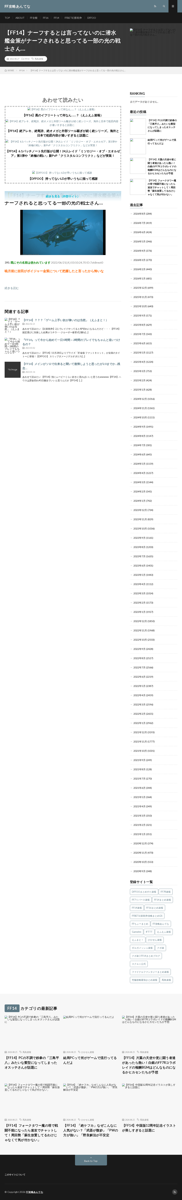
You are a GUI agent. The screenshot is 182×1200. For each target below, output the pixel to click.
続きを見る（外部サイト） (63, 196)
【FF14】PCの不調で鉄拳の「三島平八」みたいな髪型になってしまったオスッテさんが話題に (32, 1062)
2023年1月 (139, 611)
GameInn (136, 931)
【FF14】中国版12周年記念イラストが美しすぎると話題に (149, 1127)
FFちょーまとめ (140, 923)
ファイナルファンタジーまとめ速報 (150, 971)
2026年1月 (139, 278)
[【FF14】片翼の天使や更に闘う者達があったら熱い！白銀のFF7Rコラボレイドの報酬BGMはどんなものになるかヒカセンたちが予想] (138, 166)
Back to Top (91, 1160)
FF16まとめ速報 (154, 907)
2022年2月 (139, 713)
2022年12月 (140, 621)
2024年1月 (139, 500)
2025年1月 (139, 389)
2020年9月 (139, 871)
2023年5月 (139, 574)
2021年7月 (139, 778)
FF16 (45, 17)
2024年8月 (139, 435)
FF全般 (34, 17)
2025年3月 (139, 371)
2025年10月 (140, 306)
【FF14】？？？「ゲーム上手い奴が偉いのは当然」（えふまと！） (65, 320)
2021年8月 (139, 769)
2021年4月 (139, 806)
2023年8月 (139, 547)
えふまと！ (137, 939)
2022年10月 (140, 639)
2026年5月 (139, 241)
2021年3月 (139, 815)
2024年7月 (139, 445)
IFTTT (149, 931)
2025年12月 (140, 287)
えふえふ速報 (164, 931)
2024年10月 (140, 417)
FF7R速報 (166, 891)
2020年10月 (140, 861)
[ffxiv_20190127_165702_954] (62, 254)
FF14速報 (137, 907)
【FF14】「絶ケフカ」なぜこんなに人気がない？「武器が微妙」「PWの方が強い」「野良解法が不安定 (90, 1130)
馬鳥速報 (39, 59)
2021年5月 (139, 797)
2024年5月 (139, 463)
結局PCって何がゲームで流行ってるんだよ (90, 1060)
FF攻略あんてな (161, 923)
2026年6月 (139, 232)
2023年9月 (139, 537)
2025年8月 (139, 324)
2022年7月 (139, 667)
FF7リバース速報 (141, 899)
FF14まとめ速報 (162, 899)
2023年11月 (140, 519)
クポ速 (160, 947)
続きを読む (12, 288)
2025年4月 (139, 361)
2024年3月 (139, 482)
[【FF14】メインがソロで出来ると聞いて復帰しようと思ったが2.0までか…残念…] (13, 370)
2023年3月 (139, 593)
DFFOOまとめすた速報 (144, 891)
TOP (7, 17)
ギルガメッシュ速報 (142, 947)
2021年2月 (139, 824)
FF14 (56, 17)
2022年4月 (139, 695)
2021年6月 (139, 787)
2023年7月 (139, 556)
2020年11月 (140, 852)
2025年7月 (139, 334)
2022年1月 (139, 722)
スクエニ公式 (139, 963)
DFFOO (91, 17)
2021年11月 (140, 741)
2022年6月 (139, 676)
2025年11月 (140, 296)
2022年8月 (139, 658)
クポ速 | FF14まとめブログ (146, 955)
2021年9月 (139, 760)
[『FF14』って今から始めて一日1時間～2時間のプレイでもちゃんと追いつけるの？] (13, 346)
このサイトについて (15, 1174)
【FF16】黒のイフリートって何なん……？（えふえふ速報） (62, 115)
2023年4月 (139, 584)
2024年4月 (139, 472)
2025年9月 (139, 315)
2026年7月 (139, 222)
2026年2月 (139, 269)
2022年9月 (139, 648)
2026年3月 (139, 259)
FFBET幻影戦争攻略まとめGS (147, 915)
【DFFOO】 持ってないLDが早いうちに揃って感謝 (63, 178)
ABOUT (20, 17)
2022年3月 (139, 704)
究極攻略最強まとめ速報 (144, 979)
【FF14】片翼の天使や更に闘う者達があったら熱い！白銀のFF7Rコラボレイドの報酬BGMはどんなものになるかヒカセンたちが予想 (162, 166)
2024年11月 (140, 408)
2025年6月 (139, 343)
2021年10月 (140, 750)
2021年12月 (140, 732)
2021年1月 (139, 834)
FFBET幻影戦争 (73, 17)
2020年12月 (140, 843)
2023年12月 (140, 509)
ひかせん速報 (155, 939)
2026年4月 (139, 250)
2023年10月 (140, 528)
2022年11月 (140, 630)
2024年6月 (139, 454)
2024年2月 (139, 491)
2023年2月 (139, 602)
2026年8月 (139, 213)
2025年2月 (139, 380)
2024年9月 (139, 426)
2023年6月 (139, 565)
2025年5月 (139, 352)
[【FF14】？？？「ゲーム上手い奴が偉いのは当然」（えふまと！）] (13, 326)
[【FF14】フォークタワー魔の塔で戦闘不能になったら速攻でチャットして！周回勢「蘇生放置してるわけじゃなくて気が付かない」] (138, 187)
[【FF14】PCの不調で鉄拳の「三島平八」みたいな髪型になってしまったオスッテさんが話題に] (138, 127)
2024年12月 (140, 398)
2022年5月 (139, 685)
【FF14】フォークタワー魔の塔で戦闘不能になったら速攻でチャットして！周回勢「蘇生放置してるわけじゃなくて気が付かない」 (162, 187)
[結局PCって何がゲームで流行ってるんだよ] (138, 146)
